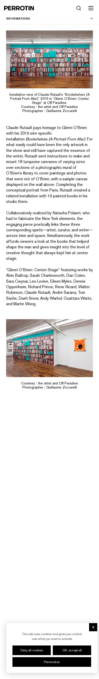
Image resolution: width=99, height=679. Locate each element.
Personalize (52, 662)
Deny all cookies (32, 650)
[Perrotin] (19, 8)
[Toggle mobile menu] (91, 8)
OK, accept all (72, 650)
